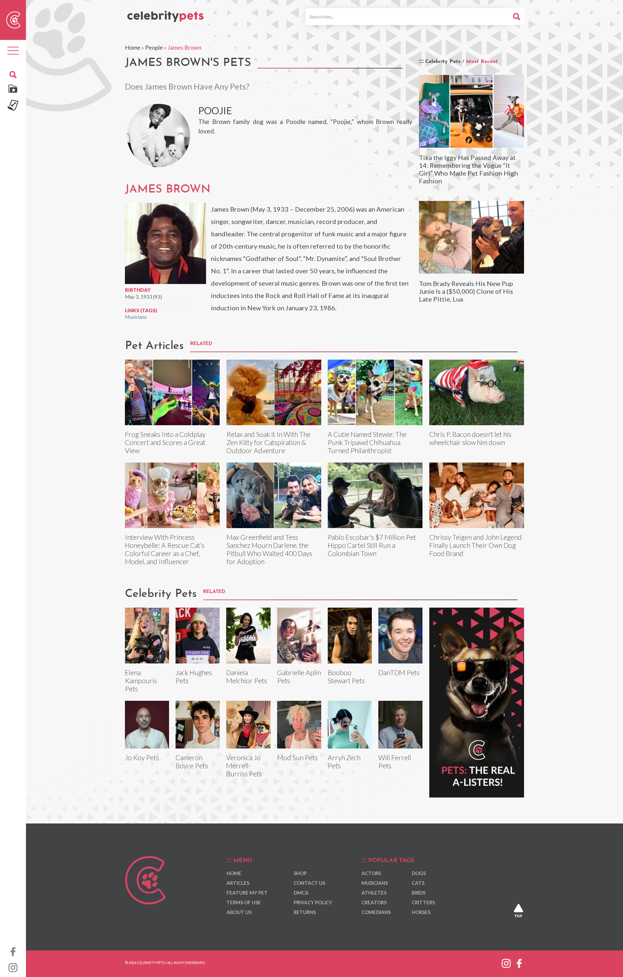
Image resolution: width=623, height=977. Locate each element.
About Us (238, 912)
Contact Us (309, 883)
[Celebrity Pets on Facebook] (12, 951)
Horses (421, 912)
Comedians (376, 912)
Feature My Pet (247, 893)
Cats (418, 883)
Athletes (373, 893)
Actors (371, 873)
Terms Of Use (243, 902)
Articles (237, 883)
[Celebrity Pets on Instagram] (12, 967)
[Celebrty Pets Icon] (13, 19)
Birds (418, 893)
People (154, 47)
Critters (423, 902)
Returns (305, 912)
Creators (373, 902)
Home (132, 47)
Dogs (419, 873)
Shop (300, 873)
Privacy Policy (313, 902)
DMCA (301, 893)
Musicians (136, 317)
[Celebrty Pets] (165, 13)
